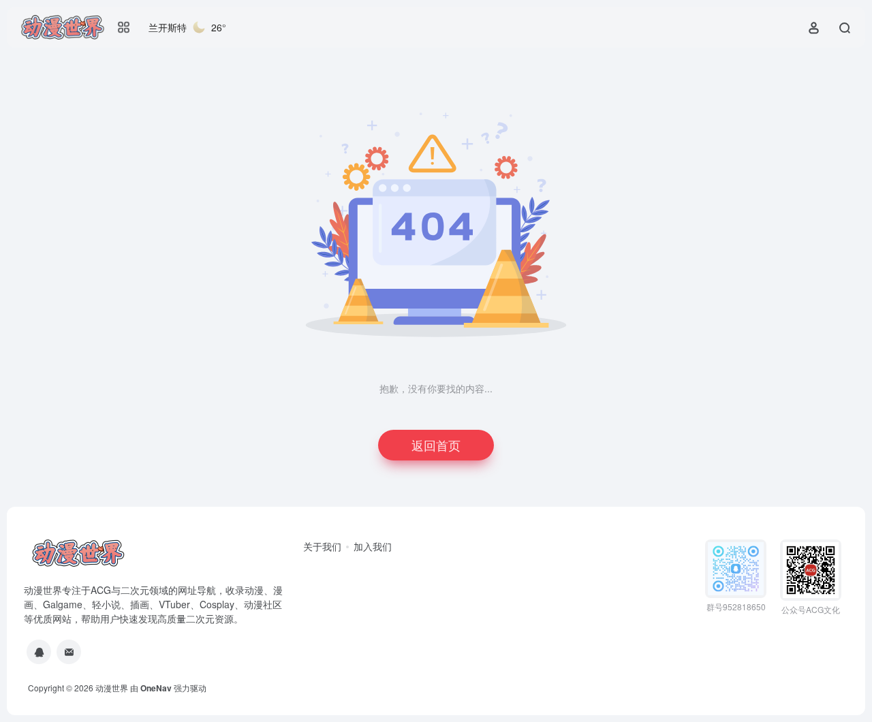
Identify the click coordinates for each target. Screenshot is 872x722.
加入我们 (373, 546)
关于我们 (322, 546)
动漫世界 (111, 687)
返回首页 (436, 445)
